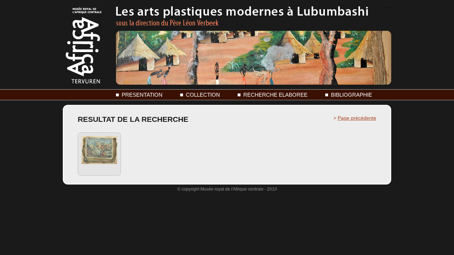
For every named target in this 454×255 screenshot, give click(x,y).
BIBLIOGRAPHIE (351, 95)
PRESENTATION (142, 95)
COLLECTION (203, 95)
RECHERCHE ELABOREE (275, 95)
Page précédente (357, 118)
